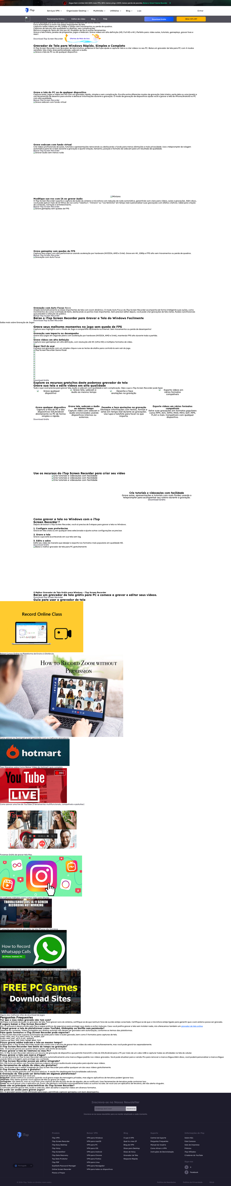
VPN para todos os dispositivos (100, 1169)
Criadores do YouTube (194, 1155)
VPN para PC (92, 1145)
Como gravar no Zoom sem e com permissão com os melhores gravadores (34, 738)
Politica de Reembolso (166, 1182)
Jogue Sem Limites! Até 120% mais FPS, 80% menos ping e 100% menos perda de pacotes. (118, 3)
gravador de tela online (192, 1026)
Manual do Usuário (158, 1145)
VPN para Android (94, 1152)
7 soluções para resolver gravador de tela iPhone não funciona (29, 929)
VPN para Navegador (96, 1166)
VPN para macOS (94, 1141)
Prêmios (188, 1148)
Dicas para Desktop (132, 1148)
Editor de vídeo (78, 19)
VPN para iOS (92, 1148)
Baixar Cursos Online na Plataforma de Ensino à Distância (27, 653)
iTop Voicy (56, 1148)
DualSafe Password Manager (64, 1166)
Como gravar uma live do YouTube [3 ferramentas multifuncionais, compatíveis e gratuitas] (42, 804)
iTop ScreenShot (58, 1152)
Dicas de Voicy (129, 1152)
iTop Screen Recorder (61, 1141)
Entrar (200, 11)
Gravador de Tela (131, 1155)
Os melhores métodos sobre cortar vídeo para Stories (24, 898)
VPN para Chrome (94, 1155)
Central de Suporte (158, 1138)
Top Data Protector (60, 1159)
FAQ (105, 19)
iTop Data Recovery (60, 1155)
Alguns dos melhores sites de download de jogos (22, 1015)
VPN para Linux (93, 1162)
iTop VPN (56, 1138)
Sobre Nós (189, 1138)
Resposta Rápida (131, 1159)
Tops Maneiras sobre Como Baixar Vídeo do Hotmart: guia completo (31, 767)
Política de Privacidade (192, 1182)
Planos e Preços (58, 1173)
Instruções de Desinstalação (162, 1152)
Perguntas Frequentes (159, 1141)
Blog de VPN (129, 1145)
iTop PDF (55, 1162)
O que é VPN (129, 1138)
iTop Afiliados (190, 1152)
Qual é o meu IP (130, 1141)
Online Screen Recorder (61, 1169)
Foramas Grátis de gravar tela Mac (16, 854)
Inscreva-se (131, 1109)
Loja (139, 11)
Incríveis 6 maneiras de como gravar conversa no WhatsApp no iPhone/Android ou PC (40, 969)
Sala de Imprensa (192, 1145)
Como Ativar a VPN (159, 1148)
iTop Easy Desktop (59, 1145)
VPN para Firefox (94, 1159)
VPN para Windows (95, 1138)
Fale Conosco (190, 1141)
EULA (212, 1182)
